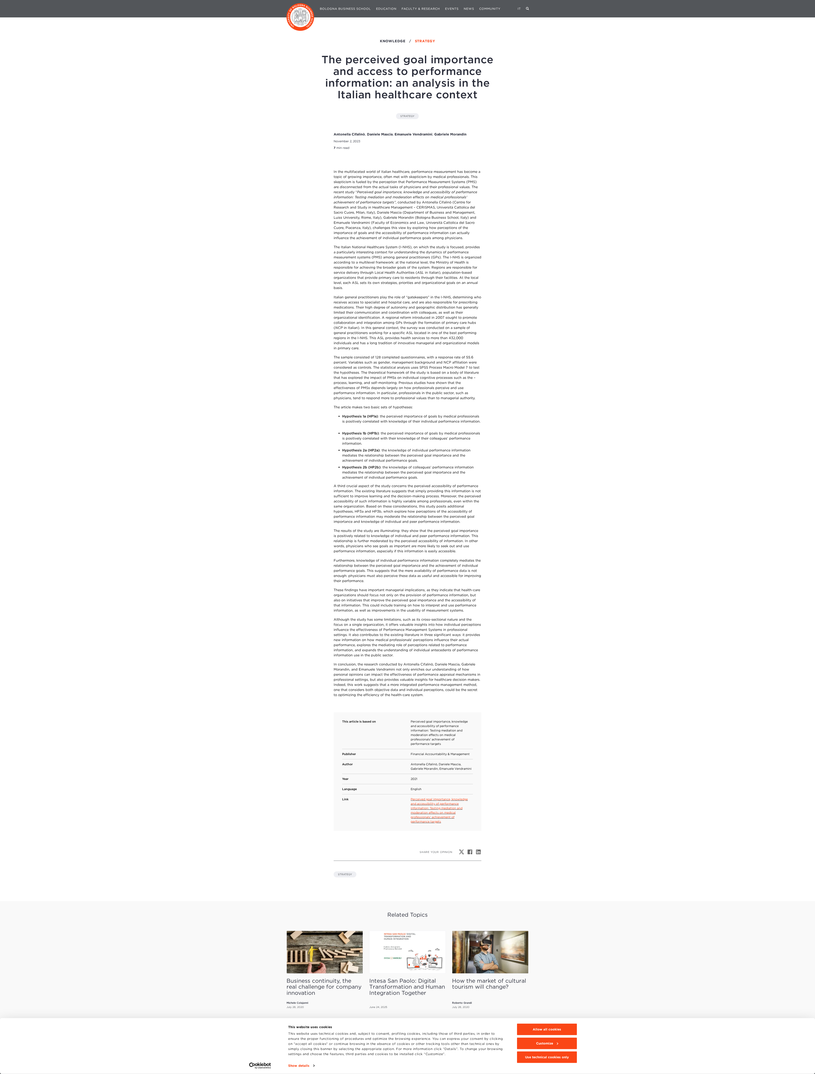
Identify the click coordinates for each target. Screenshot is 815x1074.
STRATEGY (407, 116)
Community (489, 8)
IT (519, 8)
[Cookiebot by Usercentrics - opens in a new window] (260, 1066)
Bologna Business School (345, 8)
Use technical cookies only (547, 1057)
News (469, 8)
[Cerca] (527, 9)
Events (452, 8)
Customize (544, 1043)
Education (386, 8)
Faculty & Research (421, 8)
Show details (298, 1066)
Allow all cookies (547, 1029)
